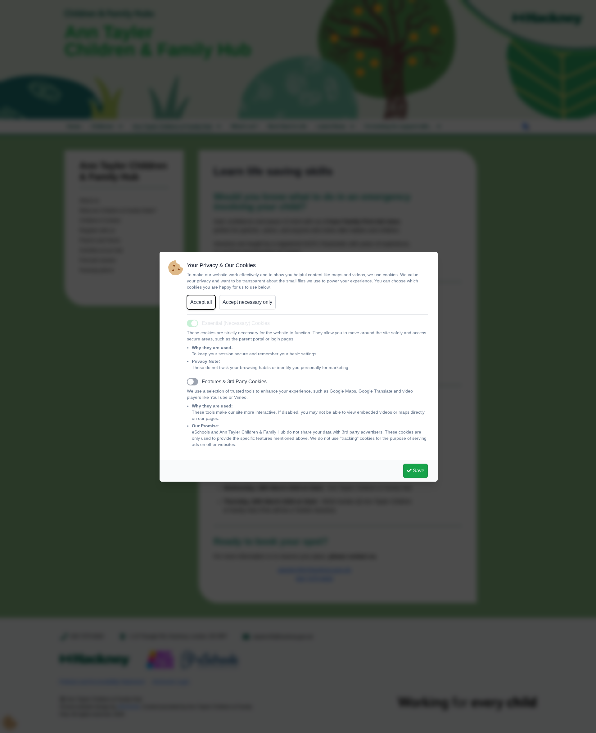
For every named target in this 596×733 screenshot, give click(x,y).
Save (418, 470)
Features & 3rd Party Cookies (234, 381)
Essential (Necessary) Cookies (236, 323)
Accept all (201, 302)
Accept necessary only (247, 302)
